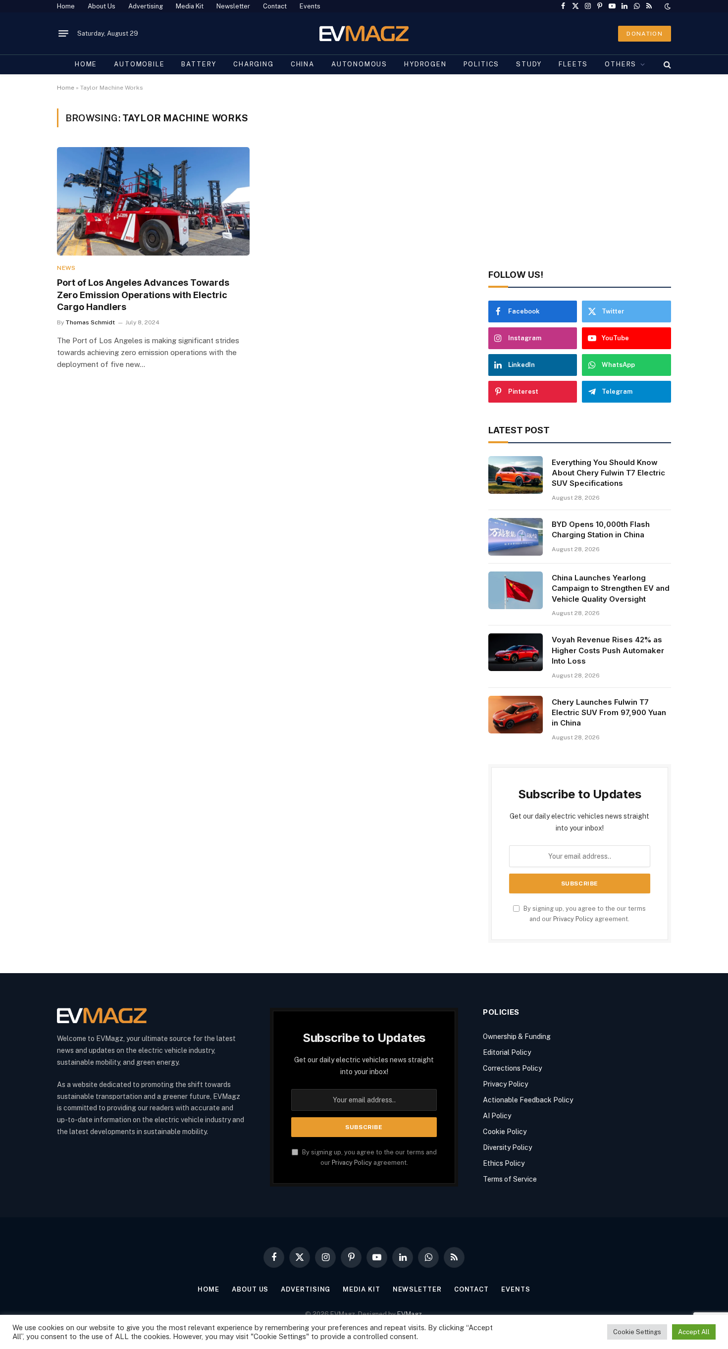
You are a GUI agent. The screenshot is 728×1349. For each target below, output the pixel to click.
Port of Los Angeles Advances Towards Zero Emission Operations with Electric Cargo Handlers (143, 294)
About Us (101, 6)
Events (310, 6)
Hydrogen (425, 64)
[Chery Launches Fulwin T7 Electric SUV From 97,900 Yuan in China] (515, 714)
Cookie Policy (504, 1132)
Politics (482, 64)
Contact (275, 6)
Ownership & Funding (517, 1036)
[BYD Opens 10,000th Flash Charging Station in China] (515, 537)
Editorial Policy (507, 1052)
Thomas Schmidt (90, 322)
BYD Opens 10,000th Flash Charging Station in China (601, 529)
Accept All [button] (694, 1332)
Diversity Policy (507, 1147)
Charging (253, 64)
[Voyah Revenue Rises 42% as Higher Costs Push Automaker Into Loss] (515, 652)
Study (529, 64)
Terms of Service (510, 1179)
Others (620, 64)
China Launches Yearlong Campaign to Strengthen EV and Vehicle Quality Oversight (611, 588)
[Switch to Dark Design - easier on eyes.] (666, 6)
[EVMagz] (364, 33)
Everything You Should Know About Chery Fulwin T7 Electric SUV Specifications (608, 473)
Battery (198, 64)
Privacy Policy (573, 919)
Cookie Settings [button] (637, 1332)
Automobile (139, 64)
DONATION (644, 33)
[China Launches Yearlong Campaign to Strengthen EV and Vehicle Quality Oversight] (515, 590)
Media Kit (190, 6)
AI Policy (497, 1116)
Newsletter (233, 6)
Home (66, 6)
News (66, 267)
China (302, 64)
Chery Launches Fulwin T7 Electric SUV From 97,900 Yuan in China (609, 712)
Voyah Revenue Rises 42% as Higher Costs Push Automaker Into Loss (608, 650)
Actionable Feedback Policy (528, 1100)
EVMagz (409, 1314)
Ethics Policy (503, 1163)
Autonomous (359, 64)
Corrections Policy (512, 1068)
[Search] (666, 64)
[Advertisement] (579, 177)
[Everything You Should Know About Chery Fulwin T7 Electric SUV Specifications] (515, 475)
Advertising (145, 6)
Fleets (573, 64)
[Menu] (63, 33)
